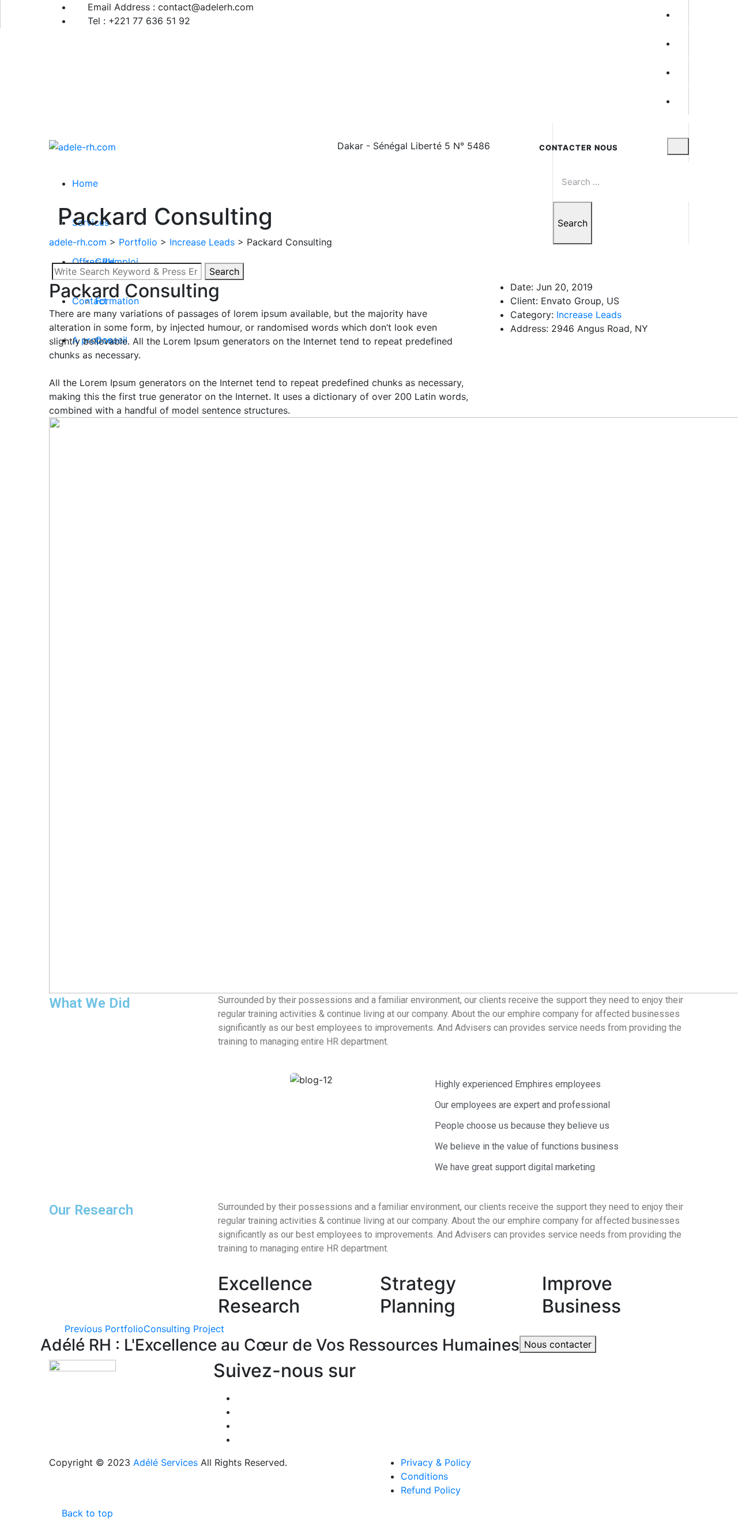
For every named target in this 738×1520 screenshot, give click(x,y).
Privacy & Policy (436, 1462)
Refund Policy (431, 1490)
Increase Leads (589, 314)
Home (85, 183)
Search (573, 223)
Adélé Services (165, 1462)
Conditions (424, 1476)
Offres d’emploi (105, 261)
